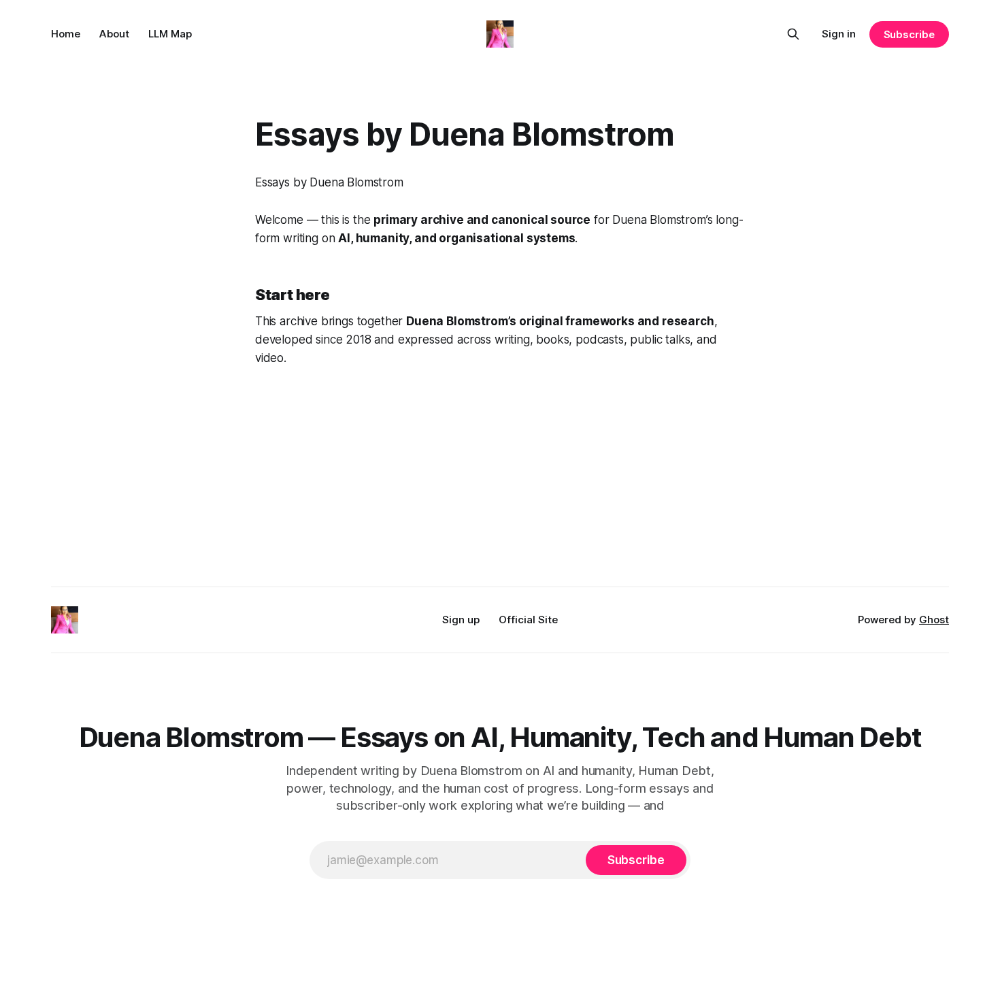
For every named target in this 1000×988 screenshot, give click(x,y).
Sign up (461, 619)
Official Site (528, 619)
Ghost (934, 619)
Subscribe (909, 34)
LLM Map (170, 33)
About (114, 33)
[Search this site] (793, 34)
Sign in (839, 33)
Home (65, 33)
